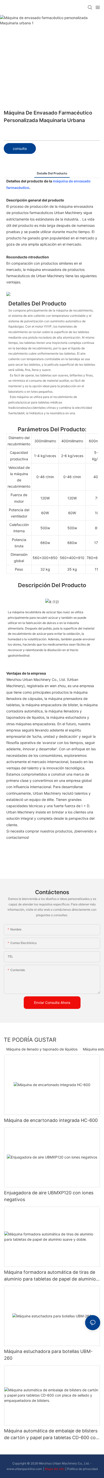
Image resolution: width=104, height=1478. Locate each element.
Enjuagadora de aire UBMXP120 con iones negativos (48, 1196)
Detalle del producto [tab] (52, 173)
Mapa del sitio (55, 1469)
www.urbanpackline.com (24, 1469)
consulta (20, 148)
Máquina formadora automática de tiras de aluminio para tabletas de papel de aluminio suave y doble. (50, 1276)
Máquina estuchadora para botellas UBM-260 (48, 1355)
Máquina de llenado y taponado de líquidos (41, 1049)
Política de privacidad (82, 1469)
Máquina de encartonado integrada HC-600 (51, 1120)
